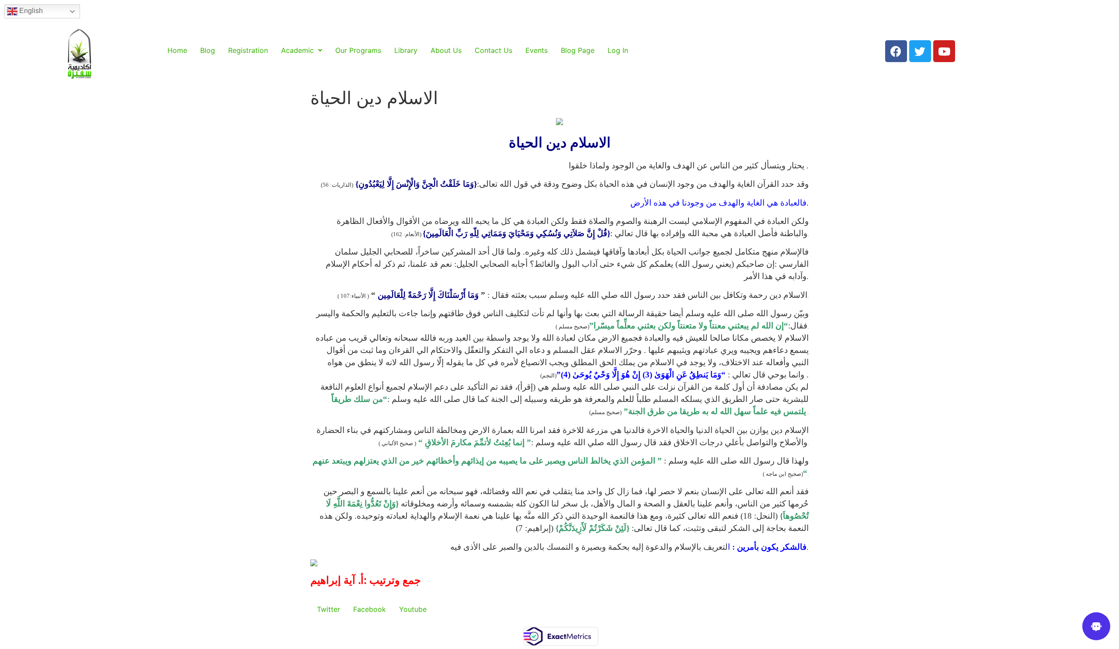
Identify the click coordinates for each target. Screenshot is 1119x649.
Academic (297, 50)
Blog (207, 50)
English (30, 10)
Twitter (328, 609)
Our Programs (358, 50)
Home (177, 50)
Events (536, 50)
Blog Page (577, 50)
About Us (446, 50)
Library (405, 50)
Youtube (413, 609)
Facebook (369, 609)
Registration (248, 50)
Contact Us (493, 50)
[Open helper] (1096, 626)
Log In (618, 50)
